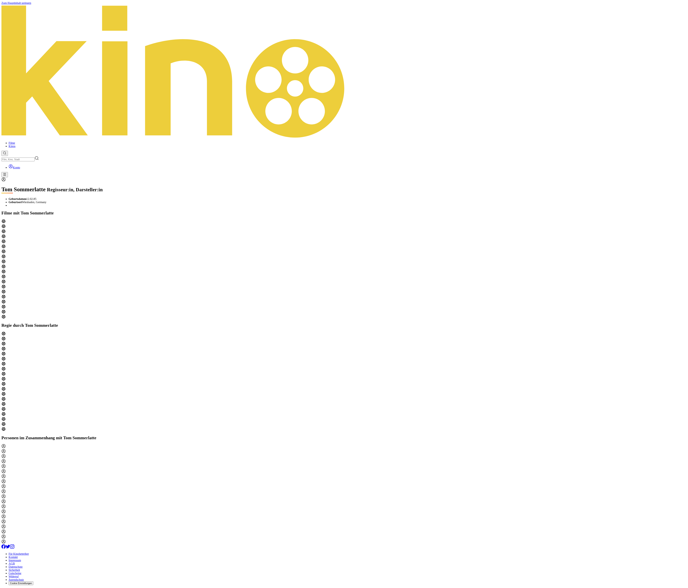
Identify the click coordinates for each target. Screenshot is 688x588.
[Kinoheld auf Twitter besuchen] (8, 547)
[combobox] (18, 159)
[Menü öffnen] (4, 174)
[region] (344, 269)
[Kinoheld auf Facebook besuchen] (3, 547)
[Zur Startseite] (344, 72)
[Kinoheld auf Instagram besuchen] (12, 547)
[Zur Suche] (4, 153)
